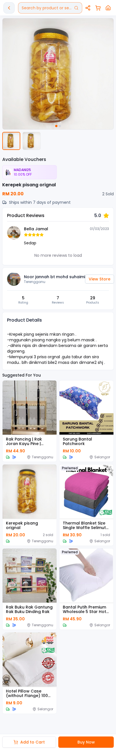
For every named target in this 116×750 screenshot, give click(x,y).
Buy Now (86, 742)
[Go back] (9, 8)
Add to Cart (32, 742)
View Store (99, 279)
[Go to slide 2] (60, 126)
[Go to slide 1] (56, 126)
